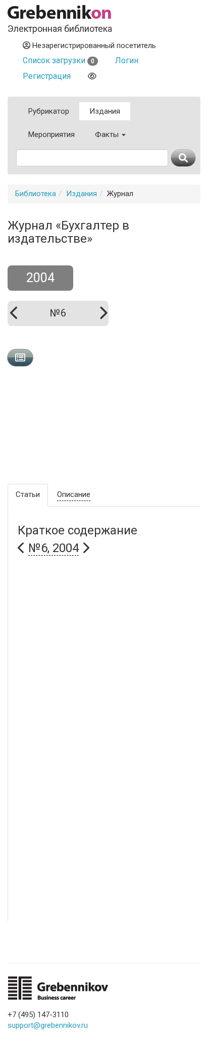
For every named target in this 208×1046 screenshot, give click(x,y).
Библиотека (35, 193)
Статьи (28, 494)
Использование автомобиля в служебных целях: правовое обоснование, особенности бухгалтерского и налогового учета (103, 669)
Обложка (149, 421)
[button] (53, 548)
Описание (73, 494)
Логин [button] (126, 60)
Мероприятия (51, 134)
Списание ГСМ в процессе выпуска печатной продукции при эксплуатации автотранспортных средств (102, 797)
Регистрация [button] (47, 76)
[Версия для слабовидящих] (92, 76)
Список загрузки (58, 60)
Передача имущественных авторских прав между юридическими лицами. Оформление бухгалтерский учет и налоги (108, 861)
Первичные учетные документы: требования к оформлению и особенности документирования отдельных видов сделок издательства (102, 733)
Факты (108, 134)
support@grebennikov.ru (48, 1025)
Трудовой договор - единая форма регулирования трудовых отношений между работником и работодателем (106, 583)
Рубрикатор (48, 111)
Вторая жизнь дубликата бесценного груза (93, 915)
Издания (104, 111)
